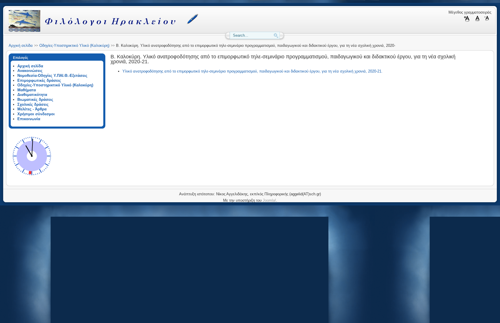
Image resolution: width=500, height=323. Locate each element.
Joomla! (269, 200)
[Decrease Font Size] (487, 21)
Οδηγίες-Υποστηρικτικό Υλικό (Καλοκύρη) (74, 45)
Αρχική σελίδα (21, 45)
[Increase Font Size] (468, 21)
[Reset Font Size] (478, 21)
